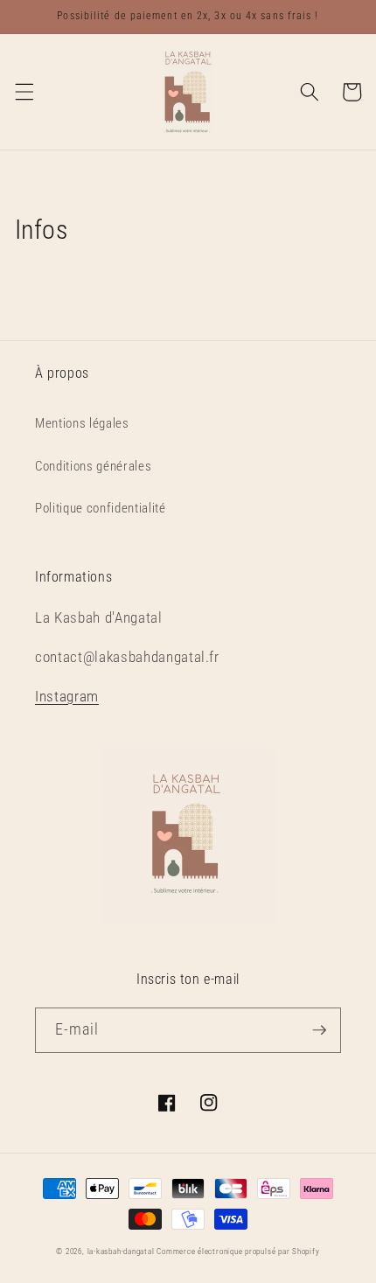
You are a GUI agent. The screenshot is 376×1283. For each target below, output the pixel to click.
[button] (24, 92)
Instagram (67, 696)
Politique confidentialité (100, 508)
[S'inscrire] (319, 1030)
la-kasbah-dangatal (121, 1251)
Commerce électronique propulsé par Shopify (238, 1251)
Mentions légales (82, 423)
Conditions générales (93, 466)
